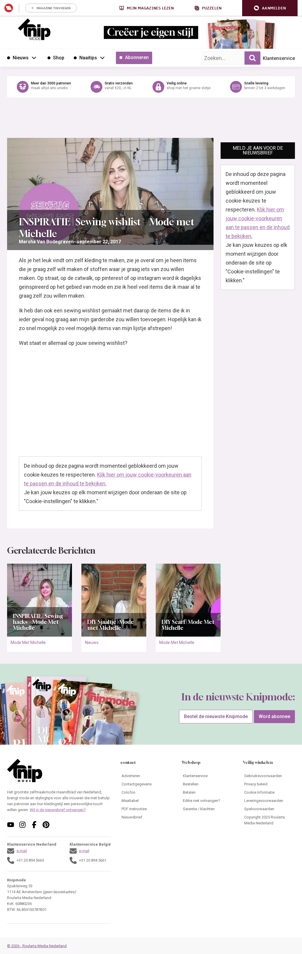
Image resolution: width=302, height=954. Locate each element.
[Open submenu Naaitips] (102, 57)
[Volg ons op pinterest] (46, 824)
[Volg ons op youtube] (10, 824)
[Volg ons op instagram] (22, 824)
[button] (270, 8)
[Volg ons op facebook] (34, 824)
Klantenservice (279, 58)
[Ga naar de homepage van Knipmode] (34, 29)
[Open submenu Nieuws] (34, 57)
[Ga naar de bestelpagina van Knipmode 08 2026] (223, 37)
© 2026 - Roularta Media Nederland (37, 946)
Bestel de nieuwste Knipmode (216, 716)
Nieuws (92, 642)
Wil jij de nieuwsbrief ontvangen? (58, 810)
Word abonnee (274, 716)
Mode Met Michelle (28, 642)
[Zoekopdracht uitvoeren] (252, 58)
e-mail (22, 851)
